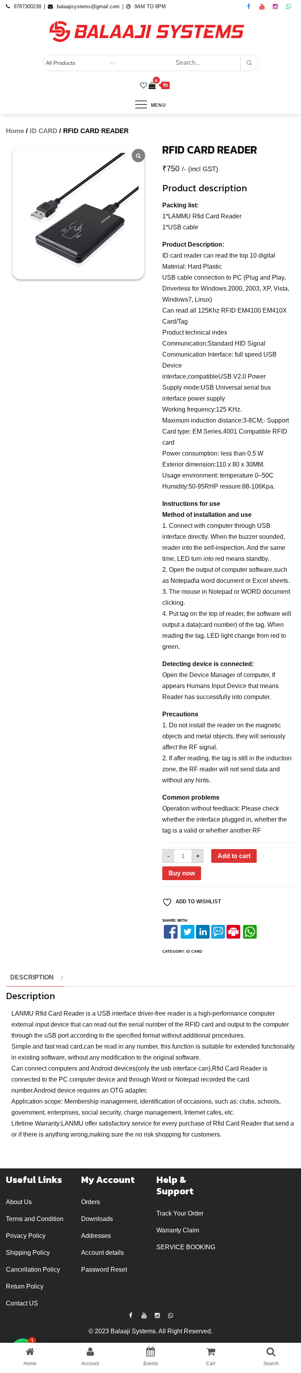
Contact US (22, 1303)
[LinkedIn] (203, 932)
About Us (19, 1202)
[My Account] (134, 86)
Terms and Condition (34, 1219)
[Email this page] (218, 932)
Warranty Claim (177, 1230)
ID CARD (43, 131)
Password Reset (104, 1269)
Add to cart (234, 856)
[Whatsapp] (249, 932)
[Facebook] (171, 932)
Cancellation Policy (33, 1269)
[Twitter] (187, 932)
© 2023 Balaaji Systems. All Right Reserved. (150, 1331)
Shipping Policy (28, 1252)
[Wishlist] (143, 86)
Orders (90, 1202)
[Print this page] (233, 932)
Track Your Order (179, 1213)
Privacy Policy (25, 1235)
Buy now (182, 873)
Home (15, 131)
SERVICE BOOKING (185, 1247)
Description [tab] (32, 977)
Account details (102, 1252)
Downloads (97, 1219)
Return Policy (25, 1286)
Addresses (96, 1235)
